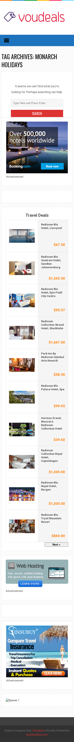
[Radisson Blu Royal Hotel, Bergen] (22, 493)
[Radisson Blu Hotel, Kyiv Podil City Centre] (22, 300)
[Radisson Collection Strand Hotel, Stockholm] (22, 332)
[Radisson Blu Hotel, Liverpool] (22, 235)
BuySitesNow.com (37, 734)
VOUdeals (38, 730)
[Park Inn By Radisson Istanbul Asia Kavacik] (22, 364)
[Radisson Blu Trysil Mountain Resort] (22, 526)
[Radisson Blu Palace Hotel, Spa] (22, 397)
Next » (56, 544)
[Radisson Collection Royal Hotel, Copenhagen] (22, 461)
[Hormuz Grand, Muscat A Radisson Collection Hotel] (22, 429)
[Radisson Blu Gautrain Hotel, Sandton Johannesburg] (22, 267)
